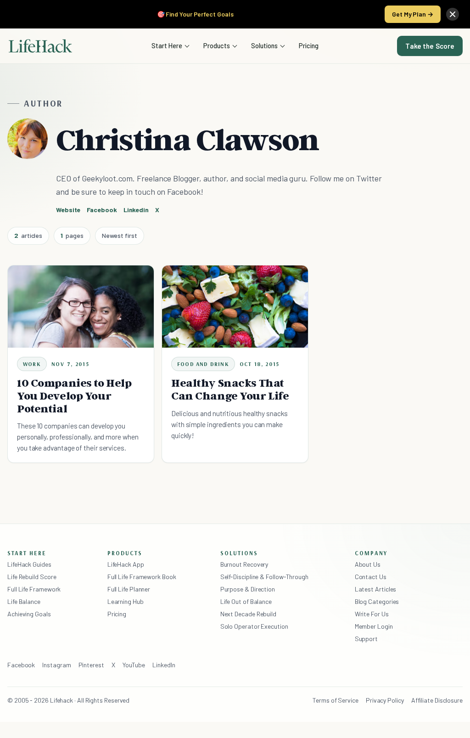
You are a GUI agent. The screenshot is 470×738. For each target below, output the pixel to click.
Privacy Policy (385, 700)
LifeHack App (125, 564)
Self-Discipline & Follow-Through (264, 576)
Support (366, 638)
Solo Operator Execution (254, 626)
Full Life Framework (34, 589)
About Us (367, 564)
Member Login (374, 626)
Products (216, 45)
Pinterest (91, 665)
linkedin (136, 210)
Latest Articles (376, 589)
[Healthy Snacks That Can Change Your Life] (235, 306)
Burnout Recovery (244, 564)
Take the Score (429, 46)
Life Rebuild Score (31, 576)
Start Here (166, 45)
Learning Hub (125, 601)
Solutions (264, 45)
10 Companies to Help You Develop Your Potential (74, 395)
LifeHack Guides (29, 564)
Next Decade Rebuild (248, 614)
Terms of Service (335, 700)
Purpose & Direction (247, 589)
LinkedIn (163, 665)
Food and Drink (203, 364)
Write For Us (372, 614)
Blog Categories (377, 601)
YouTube (134, 665)
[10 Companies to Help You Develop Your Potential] (81, 306)
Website (68, 210)
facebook (102, 210)
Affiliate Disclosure (437, 700)
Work (32, 364)
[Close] (452, 14)
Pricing (309, 45)
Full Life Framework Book (141, 576)
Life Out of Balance (246, 601)
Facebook (21, 665)
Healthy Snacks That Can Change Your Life (230, 389)
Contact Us (370, 576)
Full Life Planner (129, 589)
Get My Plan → (412, 14)
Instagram (56, 665)
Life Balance (23, 601)
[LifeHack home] (40, 46)
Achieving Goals (29, 614)
